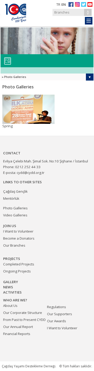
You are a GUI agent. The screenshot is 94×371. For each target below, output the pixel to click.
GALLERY (10, 281)
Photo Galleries (15, 208)
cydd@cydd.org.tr (30, 172)
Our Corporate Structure (22, 312)
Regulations (56, 307)
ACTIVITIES (12, 292)
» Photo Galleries (14, 77)
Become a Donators (18, 238)
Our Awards (56, 321)
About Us (10, 305)
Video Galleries (15, 215)
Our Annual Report (18, 326)
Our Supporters (59, 314)
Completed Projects (18, 264)
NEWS (8, 287)
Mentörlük (11, 198)
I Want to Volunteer (62, 328)
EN (63, 4)
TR (58, 4)
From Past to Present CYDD (24, 319)
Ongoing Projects (17, 271)
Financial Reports (16, 333)
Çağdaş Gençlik (15, 191)
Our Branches (14, 245)
